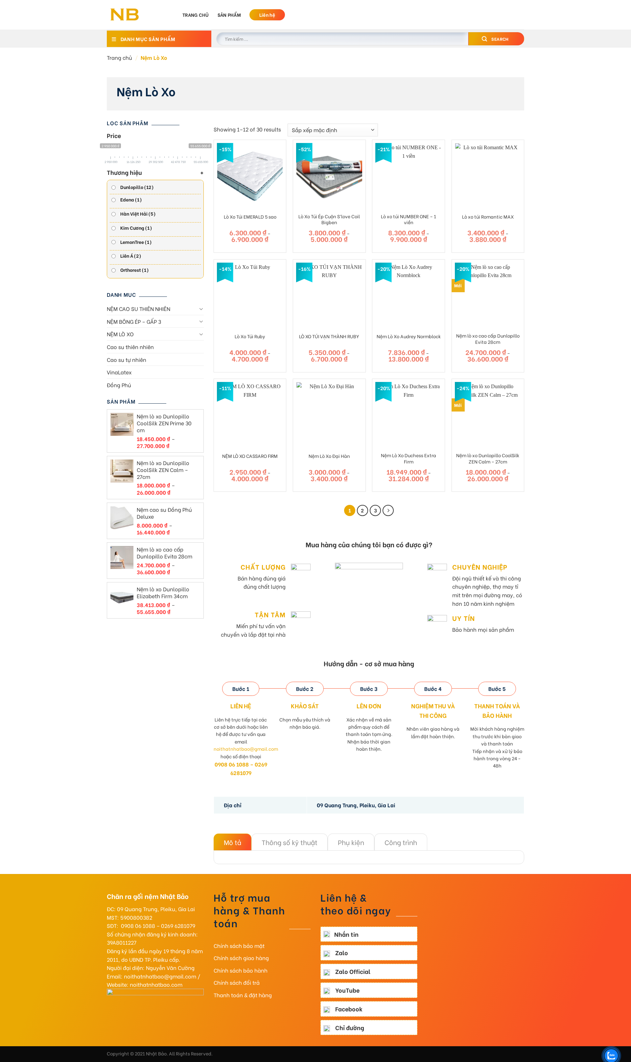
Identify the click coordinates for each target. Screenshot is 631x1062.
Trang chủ (195, 14)
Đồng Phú (119, 385)
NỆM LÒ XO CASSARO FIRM (250, 456)
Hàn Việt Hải (138, 213)
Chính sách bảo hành (241, 970)
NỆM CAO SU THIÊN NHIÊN (138, 308)
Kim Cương (136, 227)
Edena (131, 199)
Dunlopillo (137, 186)
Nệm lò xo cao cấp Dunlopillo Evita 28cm (488, 339)
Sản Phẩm (229, 14)
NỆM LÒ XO (120, 334)
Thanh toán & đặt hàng (243, 995)
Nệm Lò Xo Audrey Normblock (409, 336)
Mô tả (232, 842)
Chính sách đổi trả (237, 982)
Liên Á (130, 255)
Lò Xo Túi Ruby (250, 336)
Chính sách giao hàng (241, 957)
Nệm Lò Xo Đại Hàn (329, 456)
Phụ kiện (351, 842)
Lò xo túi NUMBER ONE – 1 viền (408, 219)
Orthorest (134, 269)
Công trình (401, 842)
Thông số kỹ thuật (289, 842)
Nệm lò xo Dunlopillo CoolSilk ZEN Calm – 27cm (487, 458)
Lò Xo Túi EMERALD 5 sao (250, 217)
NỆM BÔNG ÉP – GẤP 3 (134, 321)
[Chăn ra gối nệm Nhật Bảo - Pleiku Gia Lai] (140, 15)
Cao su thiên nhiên (130, 346)
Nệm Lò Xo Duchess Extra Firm (408, 458)
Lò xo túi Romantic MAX (488, 217)
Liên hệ (267, 14)
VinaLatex (119, 372)
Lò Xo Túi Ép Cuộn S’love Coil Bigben (329, 219)
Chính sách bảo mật (239, 945)
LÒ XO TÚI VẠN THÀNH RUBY (329, 336)
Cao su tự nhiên (126, 359)
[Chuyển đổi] (201, 309)
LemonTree (136, 241)
